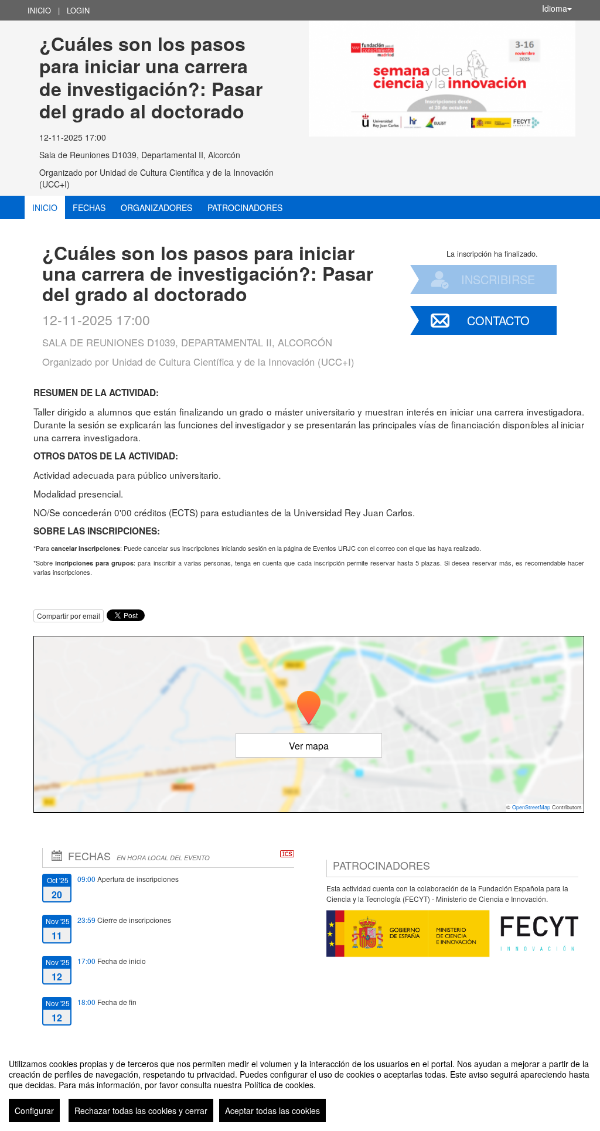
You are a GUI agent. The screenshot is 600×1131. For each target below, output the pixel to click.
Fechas (89, 207)
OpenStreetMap (531, 807)
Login (78, 10)
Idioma (554, 8)
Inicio (39, 10)
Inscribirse (498, 279)
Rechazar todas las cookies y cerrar (140, 1110)
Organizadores (156, 207)
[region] (300, 1086)
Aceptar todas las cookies (272, 1110)
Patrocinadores (244, 207)
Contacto (498, 320)
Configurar (34, 1110)
